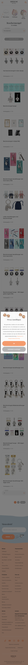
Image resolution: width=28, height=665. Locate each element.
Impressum (19, 336)
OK (14, 343)
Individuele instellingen (14, 349)
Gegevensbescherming (14, 338)
